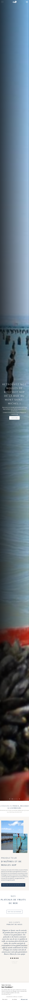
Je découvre (9, 408)
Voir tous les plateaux (14, 911)
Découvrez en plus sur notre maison (13, 885)
